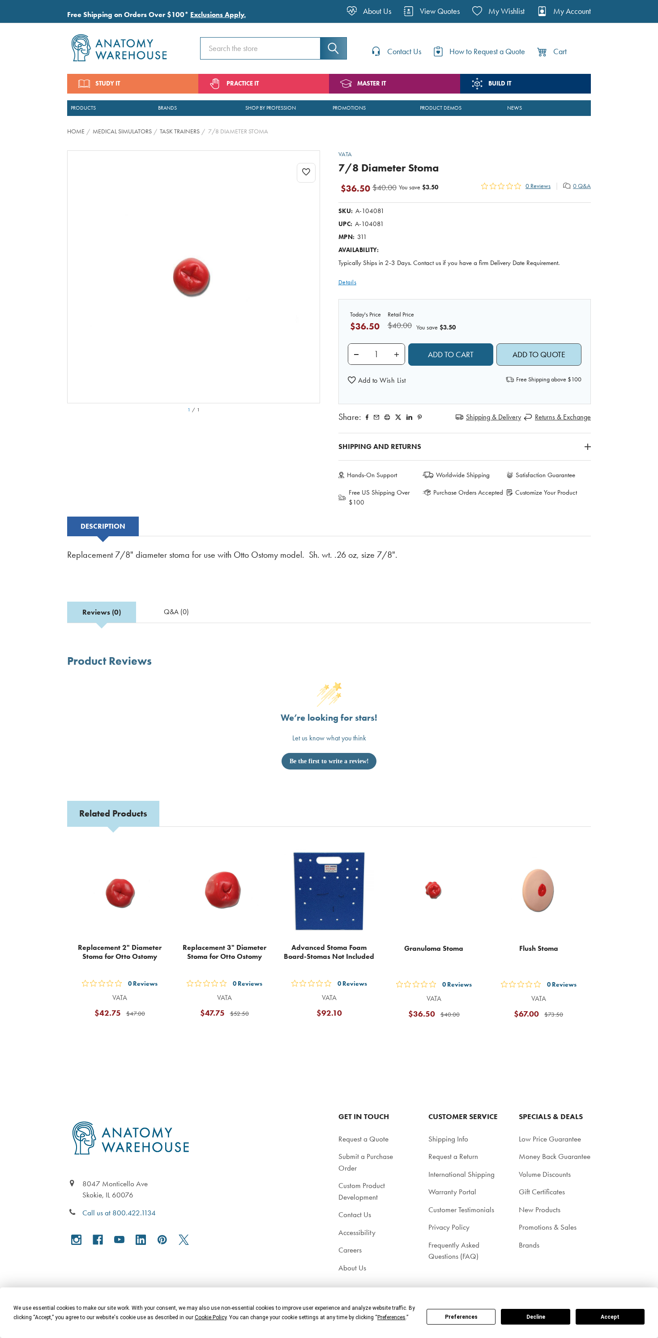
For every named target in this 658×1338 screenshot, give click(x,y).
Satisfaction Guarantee (545, 475)
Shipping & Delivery (493, 417)
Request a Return (453, 1156)
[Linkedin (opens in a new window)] (409, 417)
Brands (529, 1244)
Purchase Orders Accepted (468, 492)
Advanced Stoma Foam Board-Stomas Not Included (329, 952)
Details (347, 282)
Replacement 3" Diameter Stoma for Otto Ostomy (224, 952)
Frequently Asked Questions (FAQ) (453, 1250)
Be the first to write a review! (329, 761)
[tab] (103, 526)
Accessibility (357, 1232)
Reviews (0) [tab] (101, 612)
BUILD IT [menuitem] (499, 83)
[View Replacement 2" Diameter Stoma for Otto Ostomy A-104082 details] (119, 891)
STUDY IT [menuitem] (107, 83)
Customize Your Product (546, 492)
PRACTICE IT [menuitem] (242, 83)
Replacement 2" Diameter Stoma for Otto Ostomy (120, 952)
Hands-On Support (372, 475)
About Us (352, 1267)
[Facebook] (367, 417)
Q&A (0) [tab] (176, 611)
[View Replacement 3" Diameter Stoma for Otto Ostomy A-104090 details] (224, 891)
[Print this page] (387, 417)
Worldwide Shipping (463, 475)
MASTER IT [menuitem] (371, 83)
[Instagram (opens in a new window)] (76, 1240)
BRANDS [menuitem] (167, 108)
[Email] (376, 417)
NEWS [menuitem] (514, 108)
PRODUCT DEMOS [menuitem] (440, 108)
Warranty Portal (452, 1191)
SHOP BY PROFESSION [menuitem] (270, 108)
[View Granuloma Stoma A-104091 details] (433, 891)
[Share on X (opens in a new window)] (398, 417)
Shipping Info (448, 1138)
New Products (539, 1209)
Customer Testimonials (461, 1209)
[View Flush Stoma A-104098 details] (538, 891)
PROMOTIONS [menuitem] (349, 108)
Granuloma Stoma (433, 948)
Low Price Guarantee (550, 1138)
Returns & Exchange (563, 417)
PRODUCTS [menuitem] (83, 108)
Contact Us (354, 1214)
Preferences (461, 1317)
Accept (610, 1317)
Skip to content (28, 11)
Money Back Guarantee (554, 1156)
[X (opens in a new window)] (184, 1240)
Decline (535, 1317)
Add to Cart (125, 1035)
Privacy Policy (449, 1227)
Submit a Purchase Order (365, 1162)
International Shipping (461, 1174)
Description (103, 526)
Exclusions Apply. (218, 14)
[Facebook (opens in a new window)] (98, 1240)
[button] (377, 380)
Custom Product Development (361, 1191)
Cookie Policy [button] (210, 1317)
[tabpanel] (329, 561)
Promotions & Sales (548, 1227)
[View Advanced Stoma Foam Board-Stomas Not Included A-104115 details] (329, 891)
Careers (350, 1249)
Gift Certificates (542, 1191)
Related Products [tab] (113, 813)
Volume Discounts (545, 1174)
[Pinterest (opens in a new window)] (420, 417)
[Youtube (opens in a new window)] (119, 1240)
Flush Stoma (538, 948)
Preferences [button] (391, 1317)
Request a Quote (363, 1138)
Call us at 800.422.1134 (119, 1212)
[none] (194, 277)
